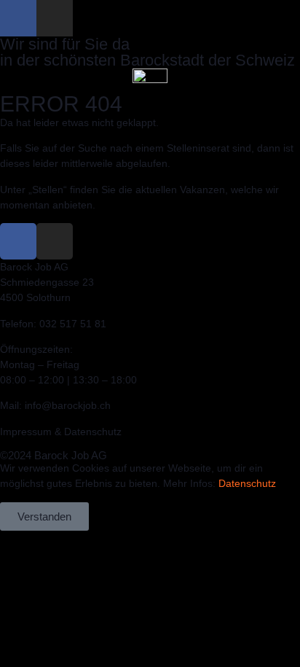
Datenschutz (247, 483)
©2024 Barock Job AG (53, 455)
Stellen (47, 189)
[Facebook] (18, 18)
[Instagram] (54, 18)
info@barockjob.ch (68, 405)
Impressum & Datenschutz (61, 431)
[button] (150, 89)
